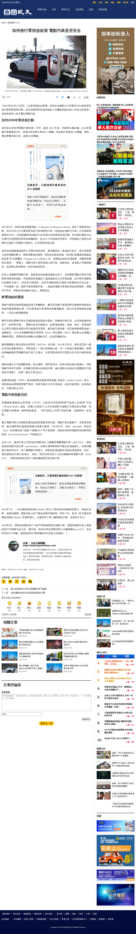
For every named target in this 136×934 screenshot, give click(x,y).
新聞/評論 (41, 9)
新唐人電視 (28, 919)
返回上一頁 (46, 723)
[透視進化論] (115, 434)
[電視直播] (115, 905)
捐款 (112, 2)
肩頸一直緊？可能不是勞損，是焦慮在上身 (125, 492)
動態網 (102, 919)
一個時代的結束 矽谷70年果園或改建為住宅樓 (126, 303)
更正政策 (16, 914)
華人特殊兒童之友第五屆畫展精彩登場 (125, 333)
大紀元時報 (53, 919)
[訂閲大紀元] (115, 831)
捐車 (106, 2)
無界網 (110, 919)
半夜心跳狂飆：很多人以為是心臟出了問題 (125, 462)
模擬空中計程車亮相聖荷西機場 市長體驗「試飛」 (125, 273)
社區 (54, 9)
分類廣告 (79, 9)
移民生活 (65, 9)
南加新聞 (11, 23)
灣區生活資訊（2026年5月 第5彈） (125, 568)
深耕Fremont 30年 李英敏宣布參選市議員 (125, 538)
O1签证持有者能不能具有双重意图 (126, 522)
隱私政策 (38, 914)
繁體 (132, 2)
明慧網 (93, 919)
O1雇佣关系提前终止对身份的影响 (126, 553)
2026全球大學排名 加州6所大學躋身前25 (126, 507)
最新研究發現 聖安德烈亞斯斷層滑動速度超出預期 (126, 349)
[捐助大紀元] (115, 880)
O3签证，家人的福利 (126, 582)
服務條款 (27, 914)
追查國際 (17, 919)
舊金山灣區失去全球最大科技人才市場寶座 (125, 227)
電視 (94, 2)
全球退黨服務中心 (79, 919)
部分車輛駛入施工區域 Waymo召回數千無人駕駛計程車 (31, 668)
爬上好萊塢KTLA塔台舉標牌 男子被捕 (28, 589)
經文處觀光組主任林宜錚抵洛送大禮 (28, 593)
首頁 (3, 23)
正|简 (86, 97)
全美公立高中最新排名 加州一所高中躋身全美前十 (126, 257)
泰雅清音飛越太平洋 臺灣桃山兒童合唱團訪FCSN (125, 242)
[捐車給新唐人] (115, 94)
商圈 (118, 2)
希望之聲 (65, 919)
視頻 (91, 9)
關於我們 (6, 914)
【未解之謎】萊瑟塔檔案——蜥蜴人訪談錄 (125, 477)
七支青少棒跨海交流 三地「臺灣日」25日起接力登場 (126, 212)
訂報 (100, 2)
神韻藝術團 (41, 919)
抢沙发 (88, 614)
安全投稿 (48, 914)
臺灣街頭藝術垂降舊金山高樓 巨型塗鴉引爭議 (126, 318)
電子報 (125, 2)
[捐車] (115, 865)
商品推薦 (103, 9)
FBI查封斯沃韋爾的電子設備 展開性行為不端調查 (126, 288)
